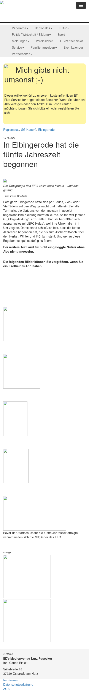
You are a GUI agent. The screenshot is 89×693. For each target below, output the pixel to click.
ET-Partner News (71, 41)
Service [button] (17, 47)
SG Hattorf (28, 129)
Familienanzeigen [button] (43, 47)
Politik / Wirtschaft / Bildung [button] (30, 34)
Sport (61, 34)
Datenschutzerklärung (18, 684)
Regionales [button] (42, 28)
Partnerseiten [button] (21, 54)
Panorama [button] (19, 28)
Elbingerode (46, 129)
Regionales (11, 129)
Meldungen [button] (19, 41)
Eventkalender (73, 47)
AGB (6, 689)
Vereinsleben (45, 41)
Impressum (11, 680)
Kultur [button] (63, 28)
